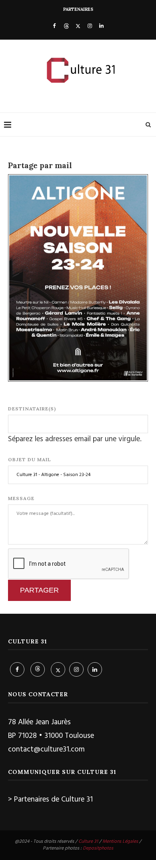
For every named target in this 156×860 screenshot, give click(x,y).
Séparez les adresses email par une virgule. (75, 439)
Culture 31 (88, 842)
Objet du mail (29, 459)
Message (21, 498)
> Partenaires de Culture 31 (50, 800)
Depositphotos (98, 848)
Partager (39, 590)
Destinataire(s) (32, 409)
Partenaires (78, 9)
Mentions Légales (120, 842)
